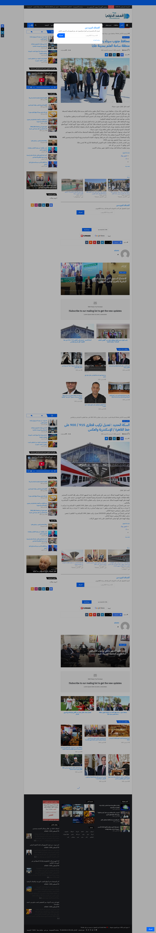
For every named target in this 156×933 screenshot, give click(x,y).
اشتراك (61, 35)
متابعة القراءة (96, 40)
